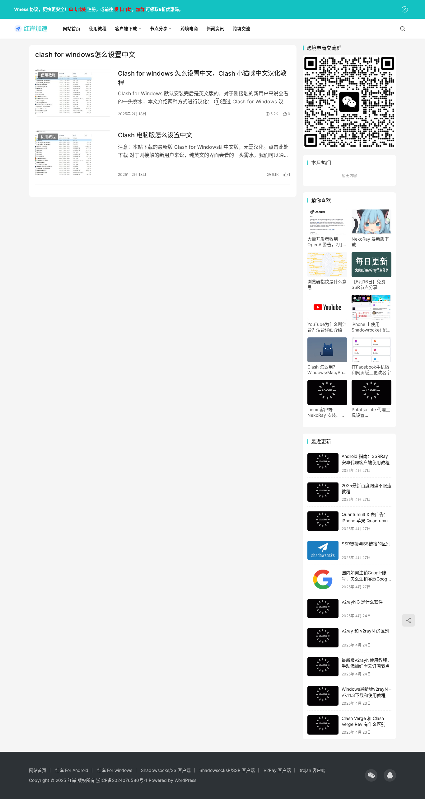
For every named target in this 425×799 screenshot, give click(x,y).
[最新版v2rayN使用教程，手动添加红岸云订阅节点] (323, 667)
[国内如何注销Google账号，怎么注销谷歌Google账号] (323, 579)
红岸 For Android (71, 770)
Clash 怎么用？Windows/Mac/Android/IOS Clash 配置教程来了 (327, 369)
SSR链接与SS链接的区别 (366, 543)
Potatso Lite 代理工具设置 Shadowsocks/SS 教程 (371, 412)
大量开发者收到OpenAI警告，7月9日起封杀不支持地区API (327, 241)
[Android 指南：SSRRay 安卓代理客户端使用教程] (323, 463)
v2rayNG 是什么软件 (362, 601)
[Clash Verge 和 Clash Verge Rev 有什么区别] (323, 725)
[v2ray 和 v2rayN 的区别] (323, 637)
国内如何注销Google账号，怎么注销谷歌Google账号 (366, 578)
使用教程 (48, 75)
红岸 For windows (114, 770)
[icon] (371, 775)
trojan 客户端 (312, 770)
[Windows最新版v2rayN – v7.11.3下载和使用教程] (323, 696)
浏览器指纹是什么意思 (327, 284)
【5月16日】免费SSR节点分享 (368, 284)
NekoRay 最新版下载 (370, 241)
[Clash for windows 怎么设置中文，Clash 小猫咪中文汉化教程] (73, 93)
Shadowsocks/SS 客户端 (166, 770)
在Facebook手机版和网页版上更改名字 (371, 369)
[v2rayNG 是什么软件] (323, 608)
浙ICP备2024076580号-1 (121, 780)
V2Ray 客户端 (277, 770)
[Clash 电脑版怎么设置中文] (73, 154)
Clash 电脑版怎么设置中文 (155, 135)
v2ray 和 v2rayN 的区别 (365, 630)
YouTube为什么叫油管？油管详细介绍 (327, 327)
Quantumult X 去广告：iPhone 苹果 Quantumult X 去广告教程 (366, 520)
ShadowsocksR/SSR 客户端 (227, 770)
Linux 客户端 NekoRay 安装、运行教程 (326, 412)
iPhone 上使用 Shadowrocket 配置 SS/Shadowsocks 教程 (371, 327)
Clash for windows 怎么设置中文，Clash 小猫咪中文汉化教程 (202, 78)
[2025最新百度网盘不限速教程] (323, 492)
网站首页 (37, 770)
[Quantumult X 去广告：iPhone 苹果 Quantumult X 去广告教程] (323, 521)
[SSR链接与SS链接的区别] (323, 550)
